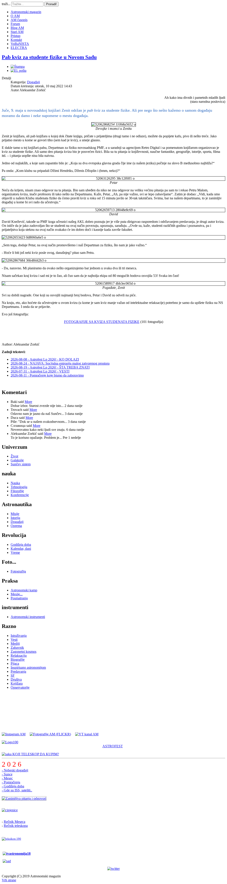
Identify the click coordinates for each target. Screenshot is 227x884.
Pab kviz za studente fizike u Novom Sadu (49, 57)
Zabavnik (17, 647)
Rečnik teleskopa (16, 826)
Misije (15, 514)
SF (13, 675)
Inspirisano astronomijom (28, 667)
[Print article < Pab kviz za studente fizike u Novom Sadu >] (18, 66)
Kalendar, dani (21, 548)
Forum (15, 24)
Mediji (15, 643)
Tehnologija (19, 487)
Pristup (15, 36)
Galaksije (17, 460)
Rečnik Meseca (14, 822)
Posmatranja (19, 598)
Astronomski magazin (26, 12)
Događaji (33, 82)
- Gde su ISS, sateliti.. (17, 790)
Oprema (16, 526)
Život (14, 456)
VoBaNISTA (20, 44)
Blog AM (17, 28)
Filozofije (17, 491)
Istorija (15, 518)
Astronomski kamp (24, 590)
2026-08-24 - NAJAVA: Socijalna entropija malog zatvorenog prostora (60, 363)
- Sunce (7, 774)
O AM (15, 16)
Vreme (15, 552)
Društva (16, 679)
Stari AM (17, 32)
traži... (6, 4)
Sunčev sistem (21, 464)
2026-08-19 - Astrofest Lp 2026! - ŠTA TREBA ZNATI (50, 367)
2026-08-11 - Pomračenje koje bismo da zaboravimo (47, 375)
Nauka (15, 483)
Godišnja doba (21, 544)
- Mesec (7, 778)
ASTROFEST (112, 746)
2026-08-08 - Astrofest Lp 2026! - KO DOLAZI (45, 359)
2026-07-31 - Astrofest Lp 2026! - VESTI (40, 371)
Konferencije (20, 495)
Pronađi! (51, 4)
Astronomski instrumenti (28, 617)
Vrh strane (9, 880)
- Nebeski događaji (15, 770)
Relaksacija (19, 655)
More (28, 402)
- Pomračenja (11, 782)
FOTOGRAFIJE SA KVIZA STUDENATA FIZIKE (101, 322)
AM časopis (19, 20)
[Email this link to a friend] (18, 70)
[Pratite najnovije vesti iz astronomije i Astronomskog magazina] (113, 869)
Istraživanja (19, 635)
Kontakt (16, 40)
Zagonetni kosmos (23, 651)
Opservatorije (20, 687)
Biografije (18, 659)
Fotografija (18, 571)
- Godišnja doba (13, 786)
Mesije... (17, 594)
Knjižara (17, 683)
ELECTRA (19, 48)
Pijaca (15, 663)
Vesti (14, 639)
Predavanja (18, 671)
